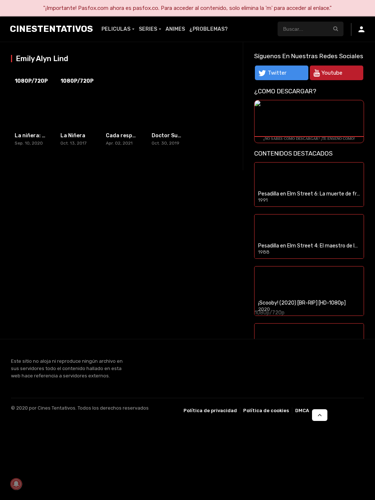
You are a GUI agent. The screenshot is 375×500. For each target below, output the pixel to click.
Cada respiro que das (133, 136)
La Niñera (72, 136)
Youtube (332, 73)
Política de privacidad (210, 410)
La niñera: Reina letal (42, 136)
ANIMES (175, 29)
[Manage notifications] (16, 484)
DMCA (302, 410)
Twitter (277, 73)
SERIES (148, 29)
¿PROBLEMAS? (208, 29)
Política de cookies (266, 410)
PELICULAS (115, 29)
